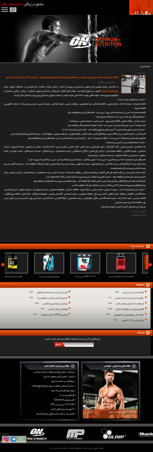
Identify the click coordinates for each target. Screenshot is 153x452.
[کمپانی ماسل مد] (134, 440)
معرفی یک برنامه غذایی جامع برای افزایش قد (55, 413)
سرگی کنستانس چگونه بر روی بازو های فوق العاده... (52, 385)
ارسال (57, 344)
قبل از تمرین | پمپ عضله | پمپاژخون (48, 292)
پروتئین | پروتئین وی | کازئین (51, 304)
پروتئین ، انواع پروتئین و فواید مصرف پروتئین (54, 371)
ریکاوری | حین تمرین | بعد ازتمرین (126, 298)
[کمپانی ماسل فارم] (57, 440)
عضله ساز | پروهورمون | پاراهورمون (125, 315)
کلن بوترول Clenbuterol (64, 399)
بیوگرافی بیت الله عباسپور (62, 381)
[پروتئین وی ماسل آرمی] (130, 272)
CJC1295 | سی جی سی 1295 (62, 404)
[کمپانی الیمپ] (95, 440)
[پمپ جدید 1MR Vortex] (58, 272)
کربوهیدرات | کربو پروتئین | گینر (126, 304)
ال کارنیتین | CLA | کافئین (128, 320)
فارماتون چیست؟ (67, 395)
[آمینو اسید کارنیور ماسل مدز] (94, 272)
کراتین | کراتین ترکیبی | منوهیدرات (48, 298)
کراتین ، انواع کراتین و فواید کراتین (58, 376)
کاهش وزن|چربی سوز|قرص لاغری (126, 309)
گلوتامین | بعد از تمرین (54, 309)
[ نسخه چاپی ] (141, 73)
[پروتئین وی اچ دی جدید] (22, 272)
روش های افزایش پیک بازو (62, 390)
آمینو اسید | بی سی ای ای (129, 292)
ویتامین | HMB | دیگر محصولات (50, 315)
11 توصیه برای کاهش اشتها (62, 409)
